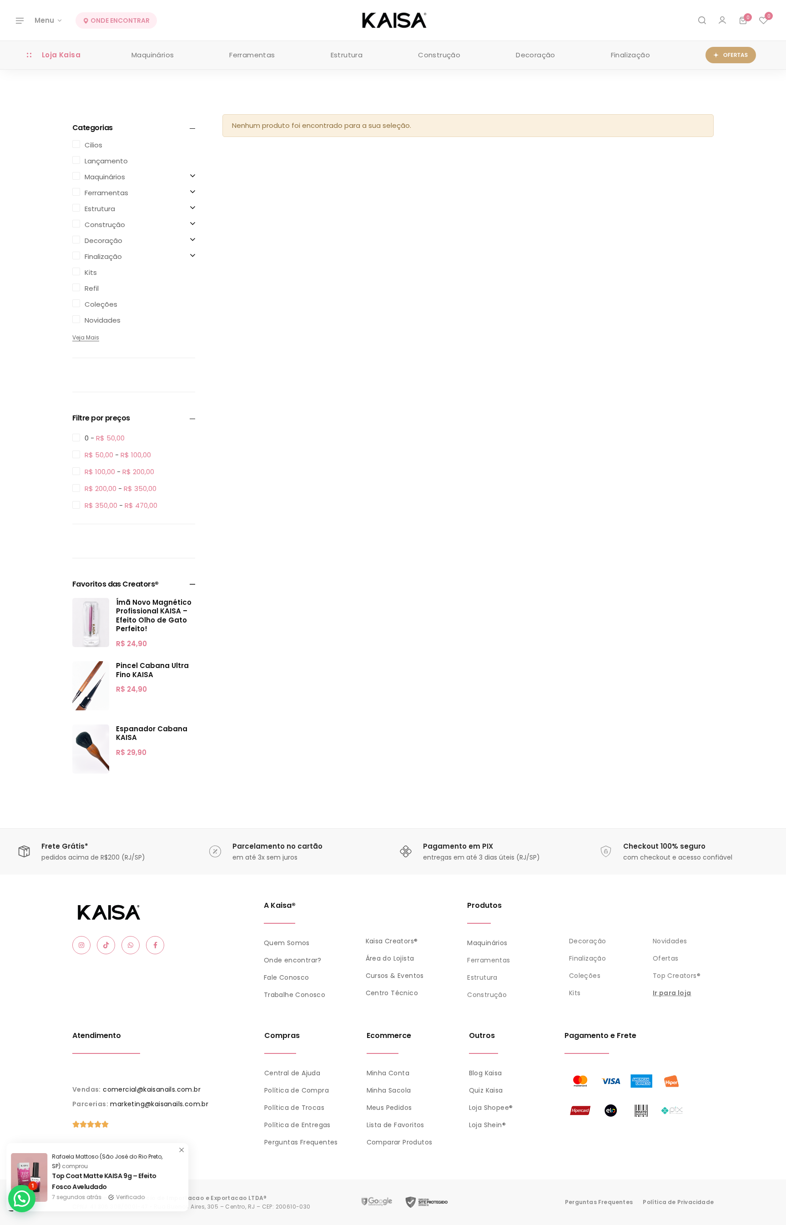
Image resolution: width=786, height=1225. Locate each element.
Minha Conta (388, 1073)
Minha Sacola (389, 1090)
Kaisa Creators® (392, 941)
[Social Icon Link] (81, 945)
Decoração (535, 55)
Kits (575, 992)
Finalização (630, 55)
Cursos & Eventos (395, 975)
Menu (44, 20)
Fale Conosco (286, 977)
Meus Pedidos (389, 1107)
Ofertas (666, 958)
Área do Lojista (390, 958)
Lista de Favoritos (395, 1124)
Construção (439, 55)
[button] (763, 20)
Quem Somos (287, 942)
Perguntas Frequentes (301, 1142)
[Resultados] (702, 20)
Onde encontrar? (293, 960)
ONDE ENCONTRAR (119, 20)
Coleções (584, 975)
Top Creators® (676, 975)
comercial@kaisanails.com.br (152, 1089)
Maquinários (152, 55)
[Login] (722, 20)
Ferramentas (252, 55)
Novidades (670, 941)
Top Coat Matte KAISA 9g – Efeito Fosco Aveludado (111, 1181)
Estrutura (347, 55)
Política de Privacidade (678, 1202)
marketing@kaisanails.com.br (159, 1104)
